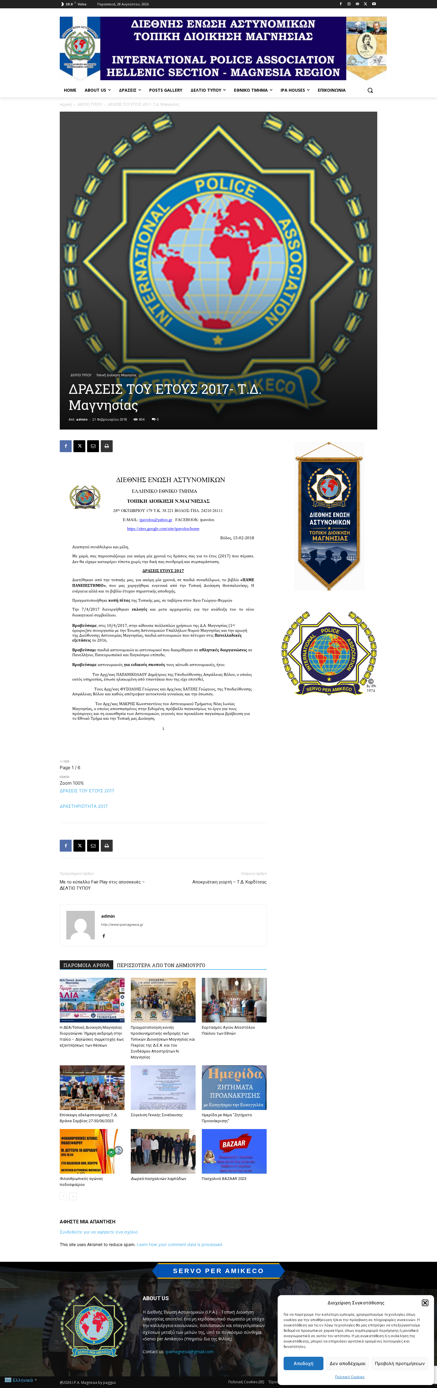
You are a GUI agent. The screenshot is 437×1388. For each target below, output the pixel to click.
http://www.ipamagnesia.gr (122, 924)
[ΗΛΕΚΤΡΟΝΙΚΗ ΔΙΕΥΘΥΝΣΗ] (93, 446)
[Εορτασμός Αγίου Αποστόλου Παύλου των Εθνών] (234, 1000)
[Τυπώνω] (107, 446)
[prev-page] (63, 1196)
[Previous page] (62, 761)
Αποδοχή (303, 1363)
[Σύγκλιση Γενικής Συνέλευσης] (163, 1087)
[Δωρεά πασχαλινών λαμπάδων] (163, 1151)
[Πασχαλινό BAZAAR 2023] (234, 1151)
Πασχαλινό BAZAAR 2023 (224, 1178)
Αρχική (66, 104)
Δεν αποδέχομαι (347, 1363)
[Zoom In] (67, 777)
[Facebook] (340, 4)
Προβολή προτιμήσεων (400, 1363)
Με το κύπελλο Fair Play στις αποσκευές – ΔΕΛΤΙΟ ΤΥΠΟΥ (102, 885)
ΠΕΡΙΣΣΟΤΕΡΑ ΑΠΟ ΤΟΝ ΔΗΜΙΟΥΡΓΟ (161, 965)
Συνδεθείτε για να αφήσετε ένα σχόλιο (99, 1231)
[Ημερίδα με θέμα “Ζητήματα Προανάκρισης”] (234, 1087)
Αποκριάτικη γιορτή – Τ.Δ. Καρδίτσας (229, 882)
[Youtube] (373, 4)
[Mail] (357, 4)
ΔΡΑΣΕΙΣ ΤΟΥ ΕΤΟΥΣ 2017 (87, 791)
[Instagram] (349, 4)
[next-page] (73, 1196)
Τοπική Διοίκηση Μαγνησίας (116, 375)
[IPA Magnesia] (94, 1327)
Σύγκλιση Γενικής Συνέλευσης (157, 1115)
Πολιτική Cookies (349, 1377)
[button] (425, 1303)
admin (82, 419)
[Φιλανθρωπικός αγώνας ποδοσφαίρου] (92, 1151)
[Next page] (67, 761)
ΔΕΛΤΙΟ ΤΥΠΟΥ (89, 104)
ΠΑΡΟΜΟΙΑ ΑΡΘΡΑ (86, 965)
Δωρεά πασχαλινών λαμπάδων (158, 1178)
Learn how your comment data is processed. (180, 1244)
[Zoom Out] (62, 777)
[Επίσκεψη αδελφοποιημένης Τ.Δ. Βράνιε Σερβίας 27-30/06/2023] (92, 1087)
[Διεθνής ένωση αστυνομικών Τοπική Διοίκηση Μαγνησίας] (223, 48)
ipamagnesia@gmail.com (190, 1351)
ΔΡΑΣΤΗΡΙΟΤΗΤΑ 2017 (84, 806)
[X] (365, 4)
